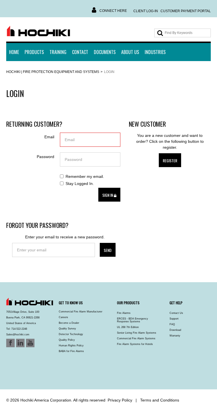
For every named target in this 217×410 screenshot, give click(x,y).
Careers (63, 317)
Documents (105, 52)
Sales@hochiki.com (17, 334)
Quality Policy (67, 339)
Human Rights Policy (71, 345)
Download (175, 330)
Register (170, 160)
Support (174, 318)
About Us (130, 52)
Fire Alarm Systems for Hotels (135, 344)
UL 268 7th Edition (128, 327)
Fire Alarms (124, 313)
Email (49, 137)
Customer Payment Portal (185, 11)
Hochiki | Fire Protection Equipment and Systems (52, 72)
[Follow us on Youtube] (18, 374)
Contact (80, 52)
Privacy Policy (120, 400)
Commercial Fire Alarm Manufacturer (80, 311)
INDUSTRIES (155, 52)
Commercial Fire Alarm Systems (136, 338)
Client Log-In (145, 11)
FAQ (172, 324)
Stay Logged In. (80, 183)
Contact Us (176, 313)
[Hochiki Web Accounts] (38, 31)
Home (14, 52)
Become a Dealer (69, 322)
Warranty (175, 335)
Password (45, 156)
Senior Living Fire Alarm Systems (136, 332)
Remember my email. (85, 176)
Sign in (108, 195)
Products (34, 52)
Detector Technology (71, 334)
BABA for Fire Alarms (71, 351)
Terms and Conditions (159, 400)
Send (108, 250)
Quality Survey (67, 328)
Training (57, 52)
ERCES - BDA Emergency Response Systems (132, 320)
